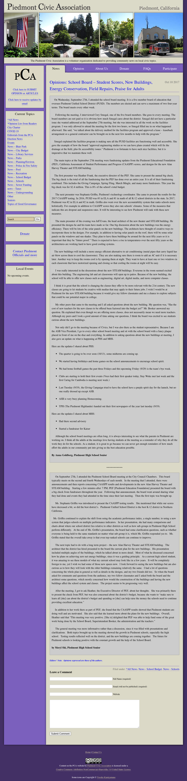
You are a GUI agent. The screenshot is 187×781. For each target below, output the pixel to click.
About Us (101, 68)
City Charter (13, 127)
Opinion (78, 68)
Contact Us (97, 752)
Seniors (11, 200)
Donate (25, 233)
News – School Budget (19, 177)
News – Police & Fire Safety (22, 165)
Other (10, 196)
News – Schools (15, 181)
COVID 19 (13, 131)
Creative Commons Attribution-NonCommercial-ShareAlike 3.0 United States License (93, 769)
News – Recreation (17, 173)
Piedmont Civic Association (99, 765)
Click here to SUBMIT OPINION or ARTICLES (25, 91)
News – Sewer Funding (19, 184)
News (56, 68)
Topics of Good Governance (22, 204)
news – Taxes (14, 188)
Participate (170, 68)
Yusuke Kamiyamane (106, 777)
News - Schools (171, 669)
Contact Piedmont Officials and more (25, 253)
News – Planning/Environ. (21, 161)
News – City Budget (17, 150)
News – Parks (14, 158)
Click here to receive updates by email (24, 101)
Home (88, 752)
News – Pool (14, 169)
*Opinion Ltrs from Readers (22, 123)
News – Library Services (20, 154)
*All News (12, 119)
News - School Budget (150, 669)
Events (10, 142)
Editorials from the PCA (20, 135)
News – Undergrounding (20, 192)
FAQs (147, 68)
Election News (14, 139)
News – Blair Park (16, 146)
